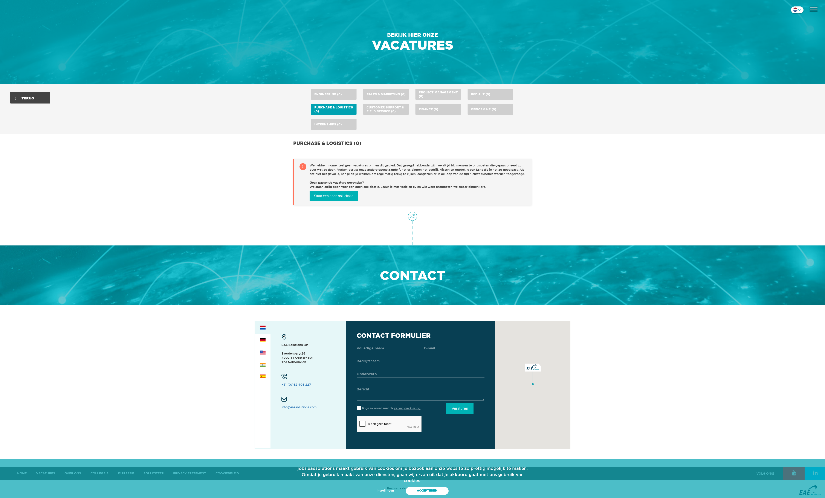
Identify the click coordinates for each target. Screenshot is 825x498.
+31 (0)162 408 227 (296, 384)
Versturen (460, 408)
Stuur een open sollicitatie (333, 196)
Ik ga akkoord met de (391, 408)
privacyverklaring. (407, 408)
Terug (27, 98)
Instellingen (385, 490)
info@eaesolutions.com (298, 407)
